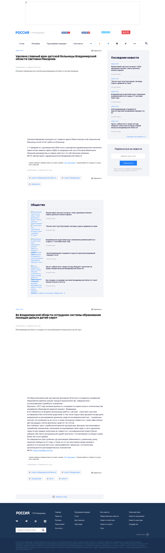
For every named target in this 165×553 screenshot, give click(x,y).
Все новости (105, 512)
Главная (58, 512)
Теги (102, 528)
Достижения (79, 520)
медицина (36, 184)
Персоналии (59, 524)
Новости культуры (136, 520)
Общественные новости (109, 516)
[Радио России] (106, 33)
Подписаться (128, 163)
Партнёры (78, 524)
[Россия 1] (66, 33)
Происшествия (134, 512)
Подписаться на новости (128, 149)
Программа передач (56, 43)
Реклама (36, 43)
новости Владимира (72, 178)
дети (51, 479)
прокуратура (36, 479)
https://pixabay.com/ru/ (43, 450)
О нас (21, 43)
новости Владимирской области (44, 178)
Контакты (78, 43)
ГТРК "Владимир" (69, 163)
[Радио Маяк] (126, 34)
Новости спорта (106, 524)
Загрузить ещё (61, 497)
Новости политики (107, 520)
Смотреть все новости (135, 137)
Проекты (58, 516)
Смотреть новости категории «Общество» (47, 293)
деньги (64, 479)
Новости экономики (136, 516)
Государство (133, 524)
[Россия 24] (86, 33)
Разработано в (141, 534)
